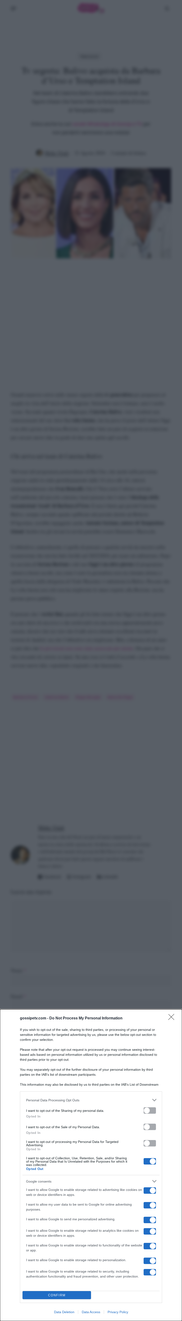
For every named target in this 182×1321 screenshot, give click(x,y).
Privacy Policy (118, 1312)
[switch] (150, 1110)
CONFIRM (57, 1295)
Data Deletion (64, 1312)
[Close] (172, 1018)
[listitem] (91, 1100)
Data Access (91, 1312)
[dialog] (91, 1165)
